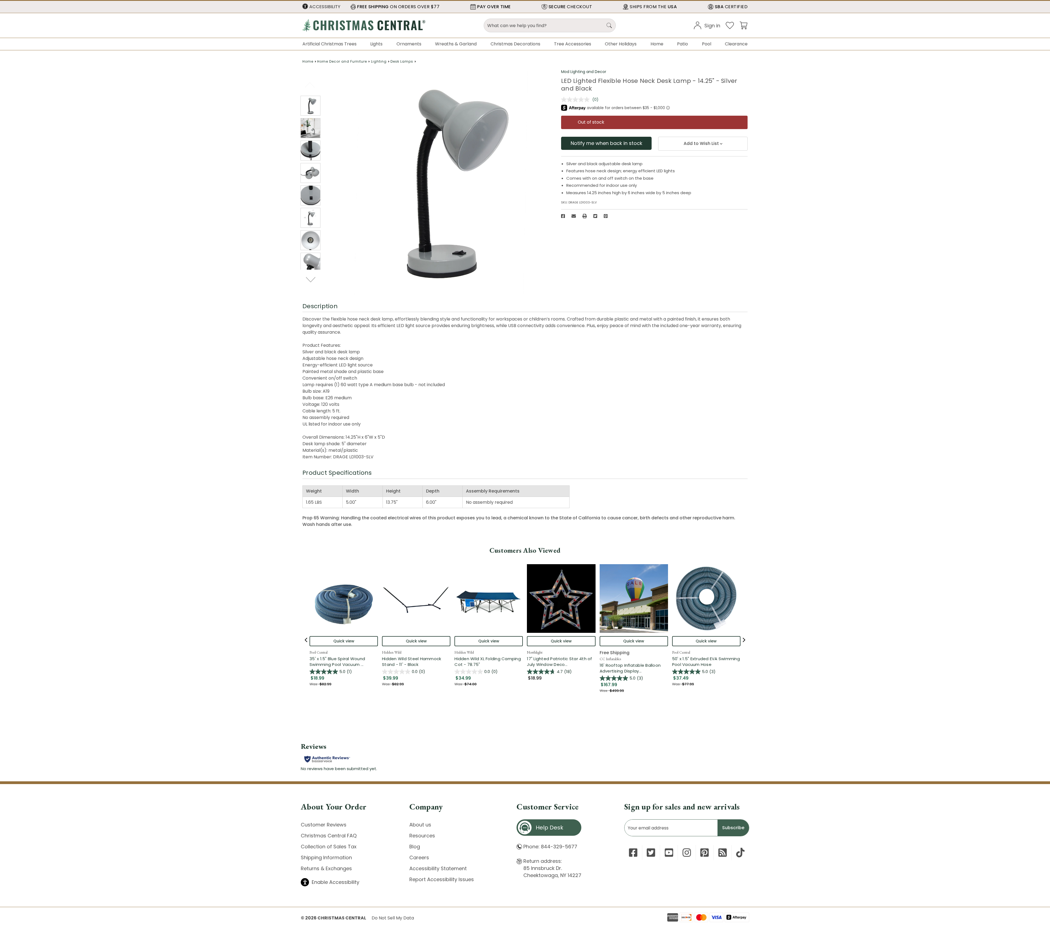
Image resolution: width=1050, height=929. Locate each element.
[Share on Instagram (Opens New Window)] (687, 852)
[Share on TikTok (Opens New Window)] (740, 852)
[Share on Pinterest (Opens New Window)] (606, 216)
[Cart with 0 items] (743, 25)
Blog (414, 846)
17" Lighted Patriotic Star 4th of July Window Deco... (561, 661)
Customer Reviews (323, 824)
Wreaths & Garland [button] (456, 44)
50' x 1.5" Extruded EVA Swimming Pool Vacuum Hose (706, 661)
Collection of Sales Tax (329, 846)
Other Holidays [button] (621, 44)
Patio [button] (682, 44)
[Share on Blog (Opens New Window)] (722, 852)
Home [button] (657, 44)
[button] (321, 7)
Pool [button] (706, 44)
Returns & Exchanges (326, 868)
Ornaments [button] (408, 44)
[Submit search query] (609, 25)
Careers (419, 857)
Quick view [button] (343, 641)
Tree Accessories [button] (572, 44)
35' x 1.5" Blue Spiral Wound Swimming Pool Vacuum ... (344, 661)
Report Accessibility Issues (441, 879)
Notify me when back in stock (606, 143)
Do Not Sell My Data (393, 918)
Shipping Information (326, 857)
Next (311, 279)
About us (420, 824)
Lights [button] (376, 44)
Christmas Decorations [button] (515, 44)
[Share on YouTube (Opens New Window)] (669, 852)
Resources (422, 835)
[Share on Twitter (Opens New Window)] (595, 216)
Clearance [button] (736, 44)
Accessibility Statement (438, 868)
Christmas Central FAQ (329, 835)
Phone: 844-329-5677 (550, 846)
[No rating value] (576, 99)
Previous (310, 84)
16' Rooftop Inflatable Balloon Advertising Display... (634, 668)
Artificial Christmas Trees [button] (329, 44)
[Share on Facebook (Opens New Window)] (563, 216)
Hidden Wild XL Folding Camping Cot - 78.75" (487, 661)
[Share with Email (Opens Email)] (573, 216)
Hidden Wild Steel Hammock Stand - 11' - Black (411, 661)
